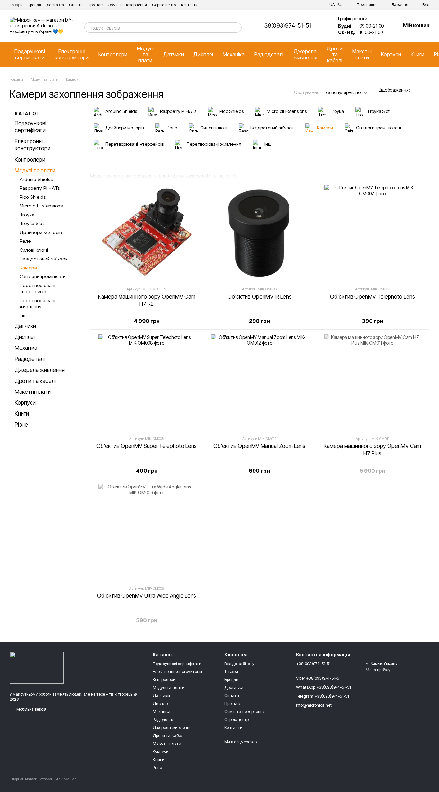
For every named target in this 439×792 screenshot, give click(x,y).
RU (340, 5)
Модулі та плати (145, 54)
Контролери (112, 54)
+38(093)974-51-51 (286, 26)
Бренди (34, 5)
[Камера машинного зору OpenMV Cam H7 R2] (146, 233)
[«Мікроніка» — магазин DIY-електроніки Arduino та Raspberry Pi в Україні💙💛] (37, 667)
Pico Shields (33, 197)
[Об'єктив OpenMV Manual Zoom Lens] (259, 382)
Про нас (95, 5)
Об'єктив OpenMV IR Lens (259, 297)
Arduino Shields (36, 179)
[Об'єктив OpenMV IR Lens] (259, 233)
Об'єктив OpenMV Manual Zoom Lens (259, 446)
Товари (16, 5)
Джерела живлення (305, 54)
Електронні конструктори (72, 54)
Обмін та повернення (127, 5)
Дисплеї (203, 54)
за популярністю (343, 92)
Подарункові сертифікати (29, 54)
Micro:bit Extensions (41, 206)
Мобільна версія (30, 709)
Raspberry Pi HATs (40, 188)
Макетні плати (362, 54)
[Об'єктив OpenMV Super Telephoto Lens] (146, 382)
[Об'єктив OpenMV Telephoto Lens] (372, 233)
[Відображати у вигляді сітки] (417, 90)
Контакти (189, 5)
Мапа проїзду (378, 669)
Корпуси (391, 54)
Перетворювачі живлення (37, 303)
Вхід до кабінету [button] (239, 663)
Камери (28, 268)
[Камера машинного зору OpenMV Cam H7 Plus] (372, 382)
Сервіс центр (164, 5)
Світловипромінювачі (43, 276)
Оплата (76, 5)
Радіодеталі (268, 54)
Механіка (234, 54)
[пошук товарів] (236, 27)
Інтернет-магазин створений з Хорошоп (43, 779)
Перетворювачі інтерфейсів (37, 288)
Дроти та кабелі (335, 54)
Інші (24, 315)
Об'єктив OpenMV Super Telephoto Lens (146, 446)
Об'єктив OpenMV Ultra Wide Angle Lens (146, 596)
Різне (21, 424)
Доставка (55, 5)
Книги (417, 54)
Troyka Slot (32, 223)
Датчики (173, 54)
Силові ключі (34, 250)
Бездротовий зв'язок (43, 259)
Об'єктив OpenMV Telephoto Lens (372, 297)
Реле (25, 241)
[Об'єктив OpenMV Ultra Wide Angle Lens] (146, 532)
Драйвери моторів (41, 232)
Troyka (27, 215)
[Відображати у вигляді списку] (425, 90)
